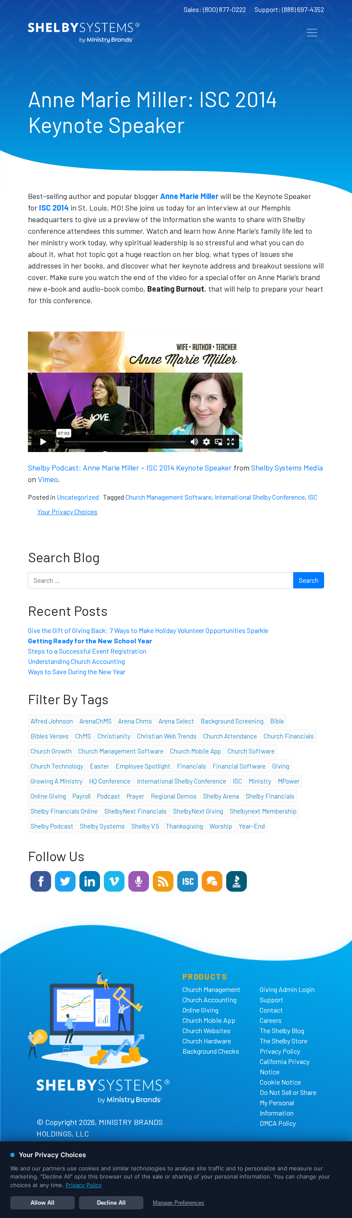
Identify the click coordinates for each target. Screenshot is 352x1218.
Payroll (82, 796)
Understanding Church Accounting (76, 661)
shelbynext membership (263, 811)
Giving (280, 766)
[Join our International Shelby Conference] (187, 880)
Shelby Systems (102, 826)
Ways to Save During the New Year (76, 671)
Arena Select (176, 721)
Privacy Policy (280, 1051)
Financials (191, 766)
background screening (232, 721)
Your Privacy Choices (67, 511)
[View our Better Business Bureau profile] (236, 880)
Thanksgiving (184, 826)
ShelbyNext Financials (135, 811)
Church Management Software (168, 497)
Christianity (113, 736)
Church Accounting (209, 999)
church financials (289, 736)
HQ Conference (109, 781)
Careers (271, 1020)
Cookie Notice (280, 1082)
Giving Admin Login (287, 989)
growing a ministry (56, 781)
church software (251, 751)
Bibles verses (49, 736)
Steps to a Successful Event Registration (87, 651)
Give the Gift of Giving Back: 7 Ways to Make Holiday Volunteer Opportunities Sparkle (149, 630)
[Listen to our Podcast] (138, 880)
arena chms (135, 721)
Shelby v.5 (145, 826)
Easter (99, 766)
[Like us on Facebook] (40, 880)
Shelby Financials (270, 796)
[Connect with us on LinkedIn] (89, 880)
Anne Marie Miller (189, 196)
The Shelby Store (283, 1041)
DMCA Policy (278, 1123)
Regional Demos (174, 796)
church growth (51, 751)
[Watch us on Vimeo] (114, 880)
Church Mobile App (195, 751)
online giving (48, 796)
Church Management (211, 989)
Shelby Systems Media (287, 467)
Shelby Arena (221, 796)
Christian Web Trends (167, 736)
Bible (277, 721)
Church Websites (206, 1030)
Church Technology (56, 766)
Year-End (252, 826)
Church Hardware (206, 1041)
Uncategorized (78, 497)
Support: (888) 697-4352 (289, 9)
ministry (260, 781)
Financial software (239, 766)
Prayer (135, 796)
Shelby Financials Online (64, 811)
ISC (312, 497)
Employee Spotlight (142, 766)
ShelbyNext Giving (198, 811)
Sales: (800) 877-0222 (215, 9)
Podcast (108, 796)
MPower (289, 781)
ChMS (83, 736)
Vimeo (48, 479)
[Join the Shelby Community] (212, 880)
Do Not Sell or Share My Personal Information (288, 1102)
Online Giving (200, 1010)
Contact (271, 1010)
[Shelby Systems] (84, 33)
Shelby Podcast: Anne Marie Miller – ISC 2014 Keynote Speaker (130, 467)
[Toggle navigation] (312, 32)
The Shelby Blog (282, 1030)
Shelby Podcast (51, 826)
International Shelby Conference (260, 497)
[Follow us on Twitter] (65, 880)
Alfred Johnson (51, 721)
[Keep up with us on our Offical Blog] (163, 880)
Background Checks (210, 1051)
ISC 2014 (54, 207)
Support (271, 999)
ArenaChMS (95, 721)
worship (220, 826)
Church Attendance (230, 736)
